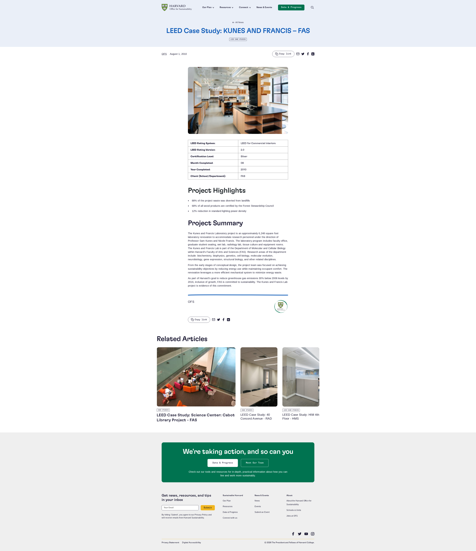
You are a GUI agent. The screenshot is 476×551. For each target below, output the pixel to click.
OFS (164, 54)
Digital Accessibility (191, 543)
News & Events (264, 7)
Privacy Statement (170, 543)
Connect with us (230, 518)
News (257, 501)
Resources (225, 7)
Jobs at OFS (292, 516)
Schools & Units (293, 510)
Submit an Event (262, 512)
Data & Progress (292, 8)
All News (239, 22)
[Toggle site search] (312, 8)
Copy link (285, 54)
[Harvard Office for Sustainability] (177, 7)
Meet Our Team (255, 463)
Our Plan (206, 7)
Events (258, 506)
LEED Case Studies (238, 39)
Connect (243, 7)
